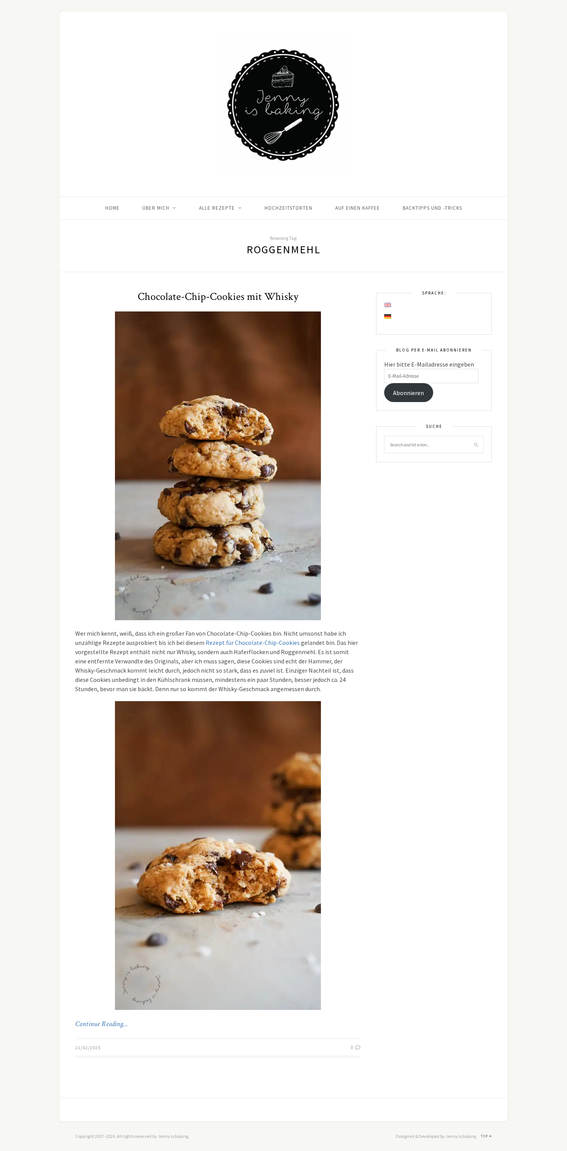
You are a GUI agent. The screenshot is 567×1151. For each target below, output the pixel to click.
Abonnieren (408, 393)
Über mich (155, 208)
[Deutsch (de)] (388, 316)
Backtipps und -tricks (432, 208)
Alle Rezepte (217, 208)
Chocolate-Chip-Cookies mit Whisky (218, 296)
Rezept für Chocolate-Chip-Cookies (253, 642)
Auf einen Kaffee (357, 208)
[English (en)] (388, 305)
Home (112, 208)
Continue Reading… (101, 1024)
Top (485, 1136)
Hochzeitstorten (288, 208)
